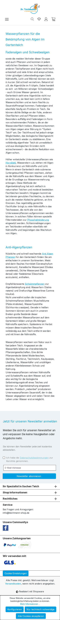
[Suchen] (32, 19)
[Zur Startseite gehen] (30, 8)
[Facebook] (5, 527)
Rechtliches (10, 498)
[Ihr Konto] (46, 19)
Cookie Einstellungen (16, 573)
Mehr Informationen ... (30, 604)
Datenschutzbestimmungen (34, 457)
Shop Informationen (15, 492)
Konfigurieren (14, 609)
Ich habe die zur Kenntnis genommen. (29, 459)
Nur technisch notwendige (40, 609)
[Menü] (7, 19)
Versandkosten (13, 583)
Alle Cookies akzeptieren (31, 616)
